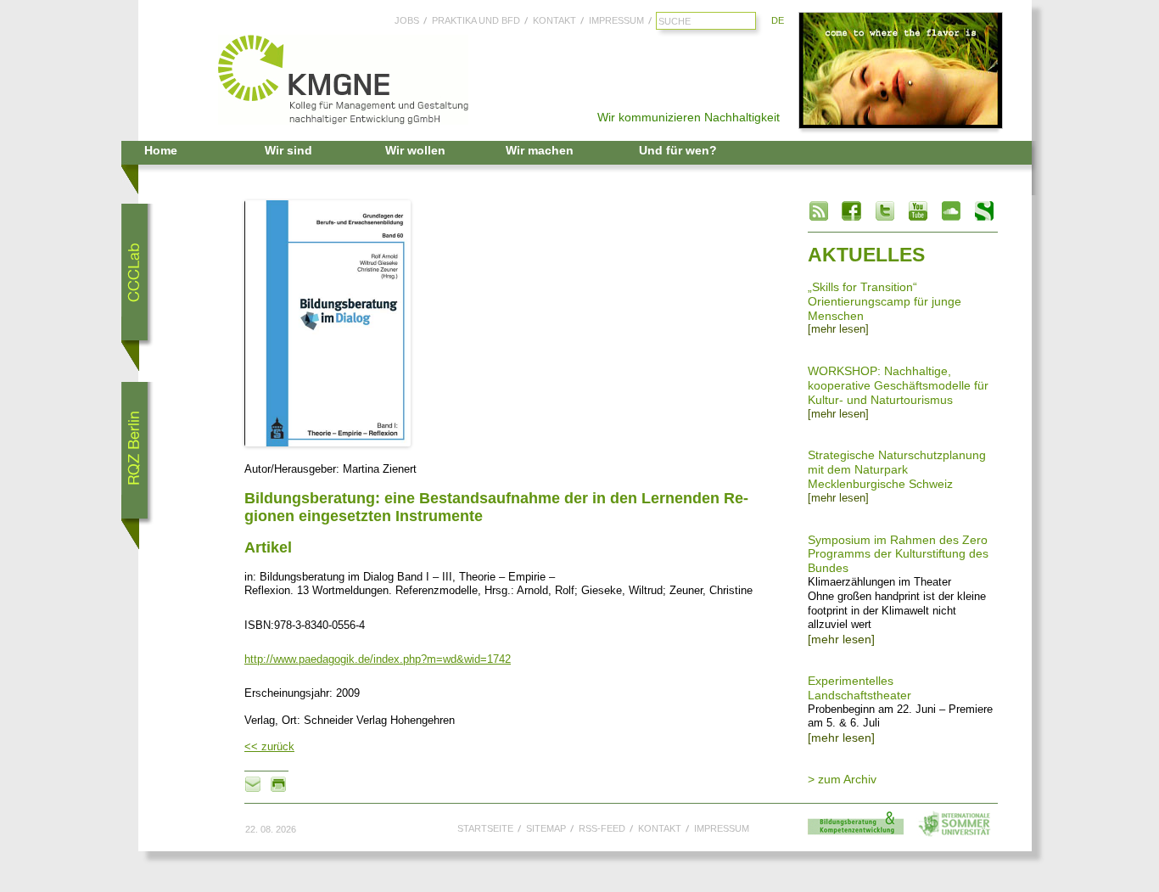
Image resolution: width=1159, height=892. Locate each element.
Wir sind (288, 150)
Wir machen (540, 150)
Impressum (616, 20)
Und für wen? (678, 150)
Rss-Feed (602, 828)
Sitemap (546, 828)
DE (777, 20)
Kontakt (554, 20)
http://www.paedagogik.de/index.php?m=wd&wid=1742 (377, 659)
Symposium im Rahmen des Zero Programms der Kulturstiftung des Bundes (898, 554)
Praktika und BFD (476, 20)
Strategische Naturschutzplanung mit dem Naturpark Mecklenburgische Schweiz (897, 469)
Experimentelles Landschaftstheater (859, 688)
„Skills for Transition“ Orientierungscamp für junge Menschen (884, 301)
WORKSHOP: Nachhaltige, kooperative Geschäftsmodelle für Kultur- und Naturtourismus (898, 385)
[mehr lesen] (838, 329)
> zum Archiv (842, 779)
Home (160, 150)
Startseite (485, 828)
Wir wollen (415, 150)
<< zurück (269, 747)
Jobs (407, 20)
